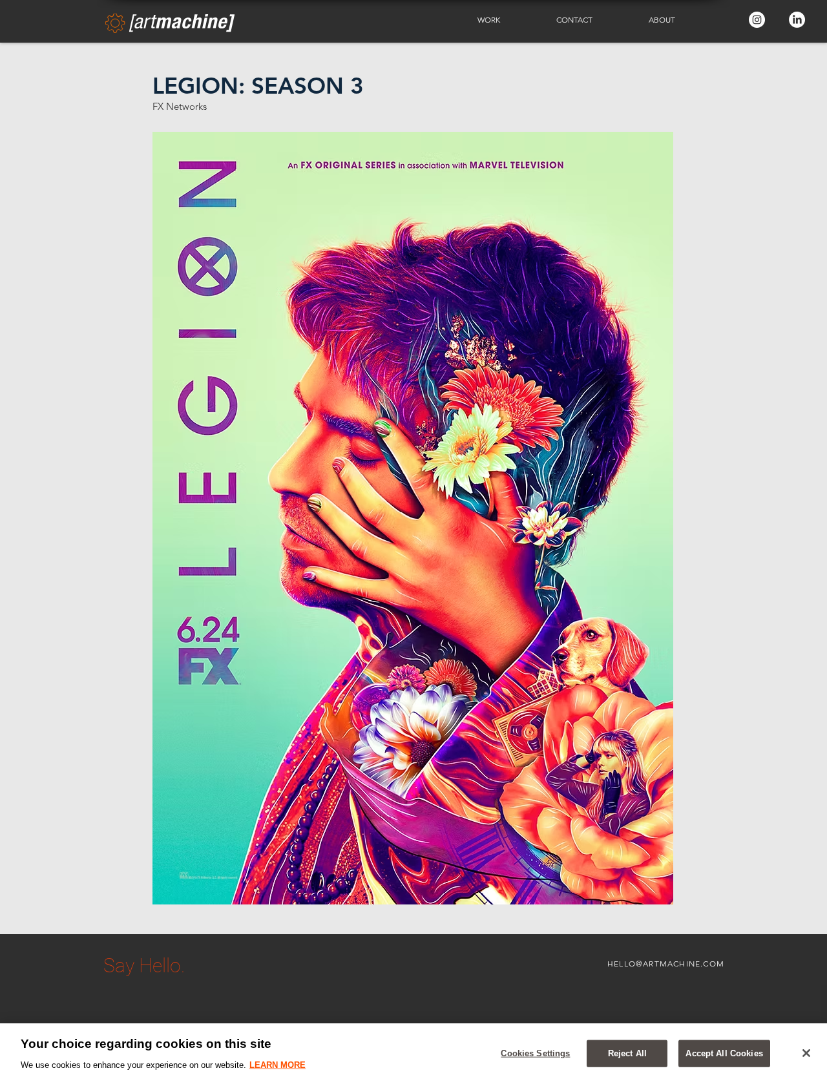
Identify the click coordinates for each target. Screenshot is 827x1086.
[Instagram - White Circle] (757, 20)
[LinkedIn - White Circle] (797, 20)
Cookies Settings (535, 1053)
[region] (413, 1054)
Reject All (627, 1053)
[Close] (806, 1053)
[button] (507, 20)
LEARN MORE (277, 1064)
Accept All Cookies (724, 1053)
